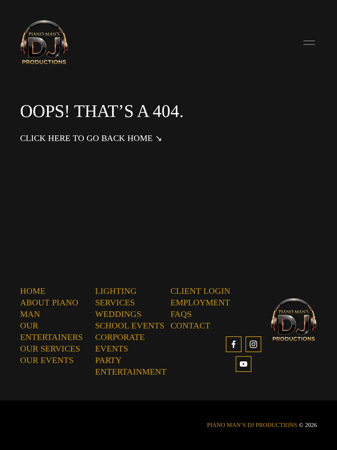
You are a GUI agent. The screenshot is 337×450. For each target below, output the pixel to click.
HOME (32, 291)
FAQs (181, 314)
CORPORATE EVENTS (120, 342)
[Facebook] (234, 344)
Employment (200, 302)
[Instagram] (253, 344)
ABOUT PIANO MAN (49, 308)
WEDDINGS (118, 314)
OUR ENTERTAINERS (51, 331)
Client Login (200, 291)
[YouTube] (243, 364)
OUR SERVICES (50, 348)
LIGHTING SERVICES (116, 296)
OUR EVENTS (46, 360)
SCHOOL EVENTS (129, 325)
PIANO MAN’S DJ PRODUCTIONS (252, 425)
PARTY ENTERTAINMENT (131, 366)
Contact (190, 325)
